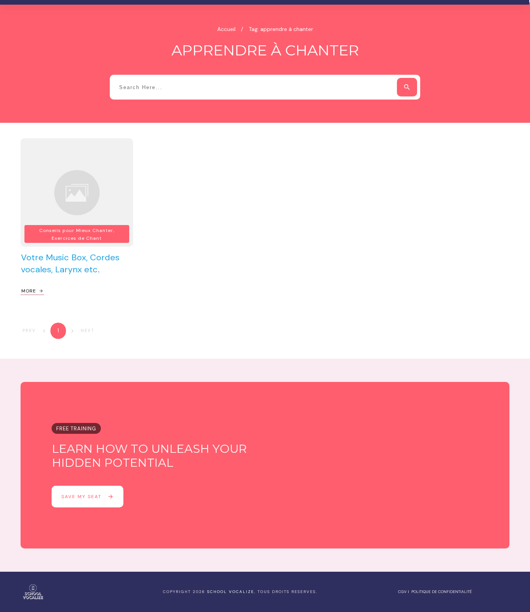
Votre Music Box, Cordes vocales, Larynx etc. (70, 263)
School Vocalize (230, 591)
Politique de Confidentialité (441, 591)
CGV (402, 591)
